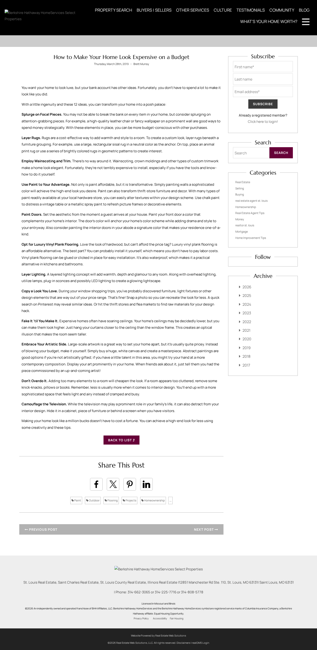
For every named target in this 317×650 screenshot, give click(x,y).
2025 (247, 295)
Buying (239, 194)
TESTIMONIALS (250, 10)
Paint (77, 500)
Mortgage (241, 232)
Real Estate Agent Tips (249, 213)
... (170, 500)
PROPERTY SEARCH (113, 10)
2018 (246, 356)
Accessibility (160, 618)
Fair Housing (176, 618)
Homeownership (154, 500)
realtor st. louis (244, 225)
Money (239, 219)
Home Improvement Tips (250, 238)
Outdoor (94, 500)
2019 (247, 347)
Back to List (120, 440)
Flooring (112, 500)
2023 (247, 312)
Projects (130, 500)
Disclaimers (183, 642)
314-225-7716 (165, 592)
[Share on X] (113, 484)
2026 (247, 286)
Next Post (204, 529)
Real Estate (242, 182)
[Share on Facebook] (96, 484)
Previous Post (42, 529)
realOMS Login (200, 642)
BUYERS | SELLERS (154, 10)
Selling (239, 188)
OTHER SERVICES (192, 10)
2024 (247, 304)
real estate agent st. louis (251, 201)
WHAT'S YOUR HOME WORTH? (268, 21)
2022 (247, 321)
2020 (247, 338)
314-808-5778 (192, 592)
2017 (246, 365)
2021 (246, 330)
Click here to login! (263, 121)
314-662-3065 (139, 592)
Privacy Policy (141, 618)
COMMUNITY (281, 10)
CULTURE (223, 10)
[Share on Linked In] (146, 484)
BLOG (304, 10)
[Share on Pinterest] (129, 484)
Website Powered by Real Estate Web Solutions (158, 635)
